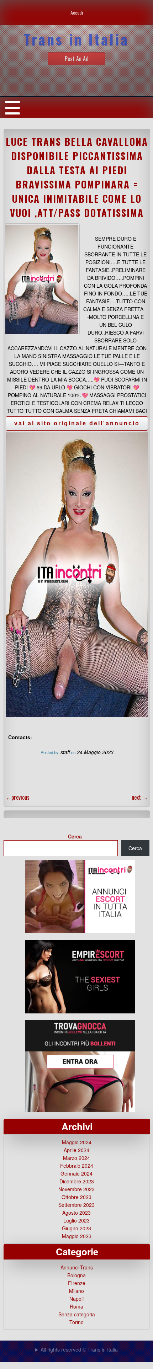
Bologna (76, 1275)
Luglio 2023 (76, 1220)
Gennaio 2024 (76, 1173)
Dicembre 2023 (76, 1181)
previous (18, 797)
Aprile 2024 (76, 1150)
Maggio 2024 (76, 1142)
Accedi (76, 12)
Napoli (76, 1298)
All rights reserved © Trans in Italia (79, 1349)
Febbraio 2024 (76, 1165)
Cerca (75, 836)
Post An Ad (77, 58)
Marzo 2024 (76, 1157)
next (140, 797)
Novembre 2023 (76, 1189)
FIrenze (76, 1283)
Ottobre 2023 (76, 1196)
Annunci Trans (76, 1267)
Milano (76, 1290)
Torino (76, 1322)
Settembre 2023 (76, 1204)
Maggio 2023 (76, 1236)
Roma (76, 1306)
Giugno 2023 (76, 1228)
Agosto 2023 (76, 1212)
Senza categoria (76, 1314)
